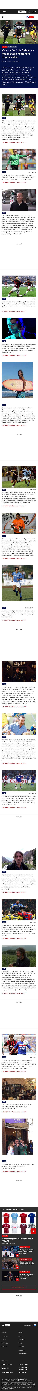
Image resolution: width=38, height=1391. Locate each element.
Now (20, 1343)
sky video (5, 1343)
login (34, 11)
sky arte (4, 1346)
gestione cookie (7, 1364)
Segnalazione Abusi (9, 1388)
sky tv (21, 1336)
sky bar (21, 1346)
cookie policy (23, 1364)
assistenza (24, 1382)
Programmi (22, 1353)
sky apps (22, 1339)
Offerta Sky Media (7, 1373)
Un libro (28, 80)
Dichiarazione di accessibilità (24, 1368)
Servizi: (21, 1332)
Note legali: (5, 1361)
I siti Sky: (4, 1332)
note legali (5, 1368)
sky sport (5, 1336)
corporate (22, 1373)
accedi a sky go (28, 1325)
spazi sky (22, 1350)
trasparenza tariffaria (16, 1382)
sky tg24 (4, 1339)
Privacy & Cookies (12, 1380)
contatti (30, 1382)
